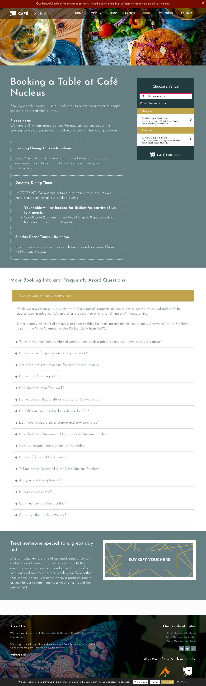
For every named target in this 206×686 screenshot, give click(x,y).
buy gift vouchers (149, 560)
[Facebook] (181, 648)
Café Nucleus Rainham (181, 641)
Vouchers (166, 13)
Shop (113, 13)
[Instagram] (193, 648)
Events (130, 13)
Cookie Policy (18, 658)
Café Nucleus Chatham (181, 633)
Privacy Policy (19, 662)
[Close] (203, 3)
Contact (186, 13)
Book (147, 13)
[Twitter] (187, 648)
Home (79, 13)
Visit (94, 13)
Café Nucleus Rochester (181, 637)
